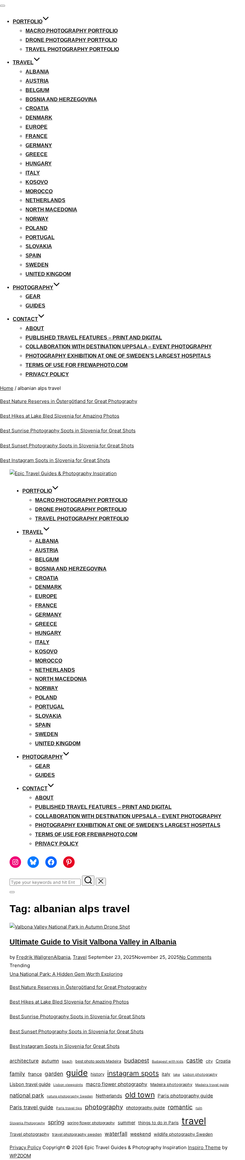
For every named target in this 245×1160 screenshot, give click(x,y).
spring (56, 1122)
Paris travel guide (31, 1107)
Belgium (37, 90)
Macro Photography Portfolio (72, 31)
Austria (37, 81)
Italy (33, 173)
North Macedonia (51, 209)
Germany (39, 145)
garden (54, 1073)
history (97, 1074)
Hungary (39, 163)
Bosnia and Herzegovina (61, 99)
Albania (37, 71)
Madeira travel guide (212, 1085)
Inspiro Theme (204, 1147)
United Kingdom (48, 274)
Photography (33, 287)
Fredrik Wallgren (35, 957)
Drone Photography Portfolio (71, 40)
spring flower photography (91, 1122)
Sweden (37, 265)
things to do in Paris (158, 1122)
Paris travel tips (69, 1108)
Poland (37, 228)
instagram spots (133, 1073)
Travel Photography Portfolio (72, 49)
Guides (35, 305)
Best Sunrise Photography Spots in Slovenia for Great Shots (68, 431)
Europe (37, 127)
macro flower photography (116, 1084)
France (37, 136)
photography (104, 1107)
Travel (23, 62)
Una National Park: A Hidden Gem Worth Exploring (66, 974)
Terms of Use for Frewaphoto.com (77, 365)
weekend (140, 1134)
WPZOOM (20, 1156)
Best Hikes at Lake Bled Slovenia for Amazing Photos (59, 416)
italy (166, 1074)
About (35, 328)
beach (67, 1061)
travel (194, 1120)
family (17, 1073)
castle (194, 1060)
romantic (180, 1107)
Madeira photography (171, 1084)
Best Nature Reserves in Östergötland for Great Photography (68, 401)
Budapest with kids (167, 1061)
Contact (25, 319)
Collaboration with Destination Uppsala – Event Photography (119, 346)
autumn (50, 1061)
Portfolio (27, 21)
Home (6, 388)
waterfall (116, 1133)
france (35, 1074)
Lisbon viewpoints (68, 1085)
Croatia (37, 108)
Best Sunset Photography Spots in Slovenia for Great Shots (67, 446)
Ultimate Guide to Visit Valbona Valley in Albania (93, 942)
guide (77, 1073)
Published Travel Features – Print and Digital (94, 337)
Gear (33, 296)
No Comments (195, 957)
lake (176, 1075)
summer (126, 1123)
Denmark (39, 117)
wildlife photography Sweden (183, 1134)
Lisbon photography (200, 1074)
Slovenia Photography (27, 1123)
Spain (33, 255)
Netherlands (45, 200)
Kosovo (37, 182)
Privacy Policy (47, 374)
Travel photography (29, 1134)
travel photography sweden (77, 1134)
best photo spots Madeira (98, 1061)
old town (140, 1094)
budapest (136, 1060)
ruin (199, 1108)
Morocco (39, 191)
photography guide (145, 1107)
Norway (37, 219)
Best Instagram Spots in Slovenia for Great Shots (55, 460)
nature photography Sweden (70, 1096)
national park (27, 1095)
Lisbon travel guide (30, 1084)
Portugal (40, 237)
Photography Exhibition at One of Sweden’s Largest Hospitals (118, 356)
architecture (24, 1061)
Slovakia (39, 246)
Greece (37, 154)
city (209, 1061)
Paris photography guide (185, 1096)
